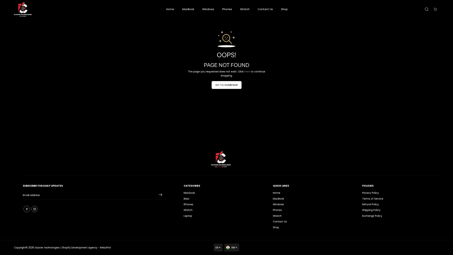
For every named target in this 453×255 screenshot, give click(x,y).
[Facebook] (27, 209)
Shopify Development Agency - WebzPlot (86, 247)
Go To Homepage (226, 85)
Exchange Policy (372, 216)
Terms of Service (372, 198)
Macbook (189, 193)
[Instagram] (34, 209)
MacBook (188, 9)
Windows (208, 9)
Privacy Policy (370, 193)
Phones (227, 9)
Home (170, 9)
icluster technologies (47, 247)
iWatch (245, 9)
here (247, 71)
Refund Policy (370, 204)
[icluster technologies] (23, 9)
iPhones (188, 204)
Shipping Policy (371, 210)
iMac (187, 198)
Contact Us (265, 9)
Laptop (188, 216)
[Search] (427, 9)
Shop (284, 9)
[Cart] (435, 9)
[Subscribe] (160, 195)
